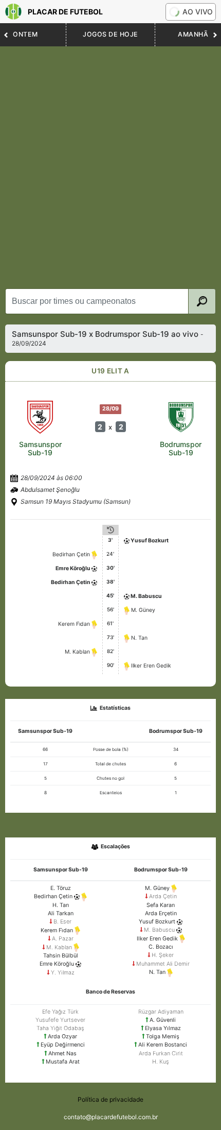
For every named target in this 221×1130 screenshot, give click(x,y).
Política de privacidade (110, 1099)
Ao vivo (197, 11)
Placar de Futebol (65, 11)
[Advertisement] (110, 162)
